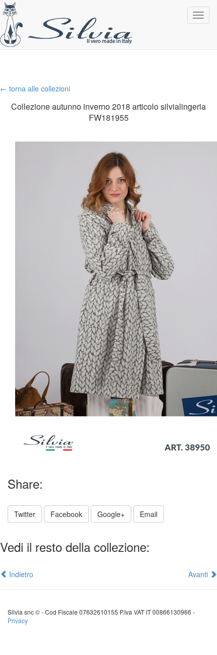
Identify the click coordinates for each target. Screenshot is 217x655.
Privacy (18, 620)
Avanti (199, 574)
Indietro (20, 574)
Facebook (66, 514)
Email (148, 514)
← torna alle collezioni (35, 88)
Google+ (111, 514)
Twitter (24, 514)
